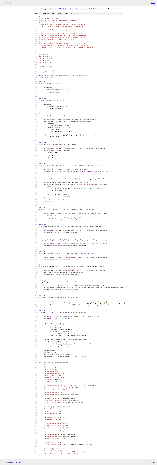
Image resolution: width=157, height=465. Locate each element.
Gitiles (11, 462)
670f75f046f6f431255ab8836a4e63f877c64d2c (75, 9)
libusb (53, 9)
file (71, 13)
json (153, 462)
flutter (36, 9)
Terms (21, 462)
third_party (45, 9)
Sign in (153, 3)
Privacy (16, 462)
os (103, 9)
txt (149, 462)
